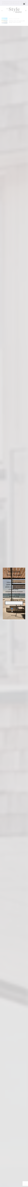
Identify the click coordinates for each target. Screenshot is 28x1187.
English (15, 611)
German (15, 608)
